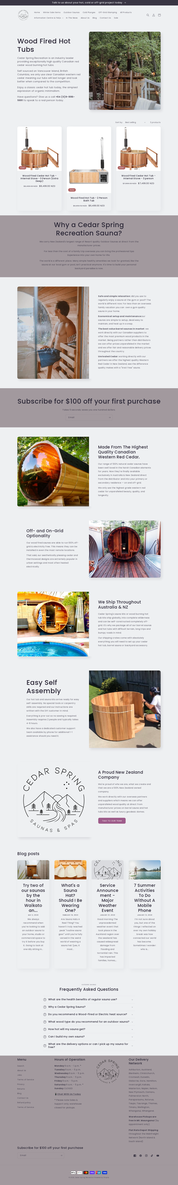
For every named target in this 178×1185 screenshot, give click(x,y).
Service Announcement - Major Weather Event (107, 898)
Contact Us (22, 1098)
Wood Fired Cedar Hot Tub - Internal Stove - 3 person (138, 177)
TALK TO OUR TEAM (112, 820)
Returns (21, 1089)
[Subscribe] (109, 417)
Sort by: (119, 122)
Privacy (20, 1084)
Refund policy (24, 1102)
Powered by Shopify (101, 1177)
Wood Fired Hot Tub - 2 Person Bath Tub (89, 199)
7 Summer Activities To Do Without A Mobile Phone (144, 898)
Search (20, 1066)
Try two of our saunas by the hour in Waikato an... (33, 898)
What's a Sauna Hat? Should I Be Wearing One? (70, 898)
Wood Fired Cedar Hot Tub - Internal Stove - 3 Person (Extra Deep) (39, 178)
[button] (49, 18)
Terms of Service (25, 1079)
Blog (19, 1093)
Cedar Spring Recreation (84, 1177)
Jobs (19, 1075)
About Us (21, 1070)
